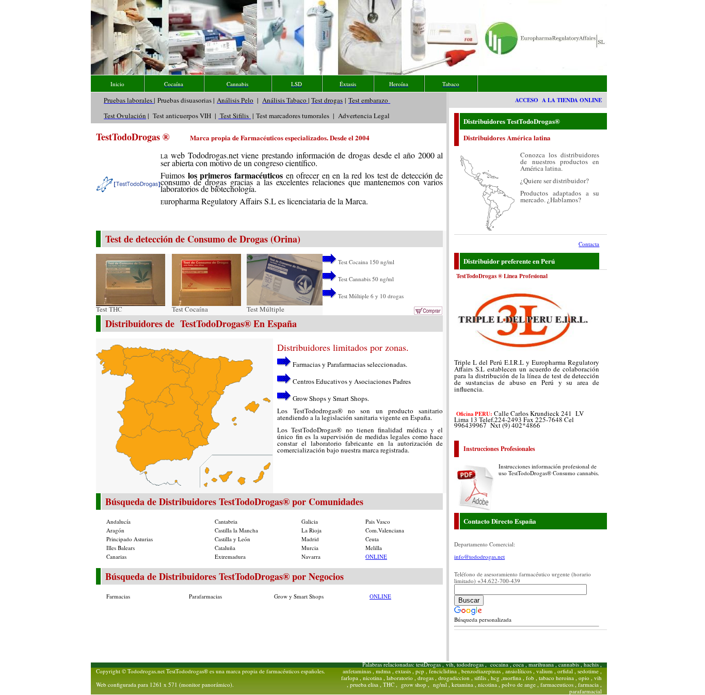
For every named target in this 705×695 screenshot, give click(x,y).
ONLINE (376, 556)
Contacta (589, 244)
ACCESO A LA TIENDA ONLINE (558, 100)
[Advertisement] (239, 624)
